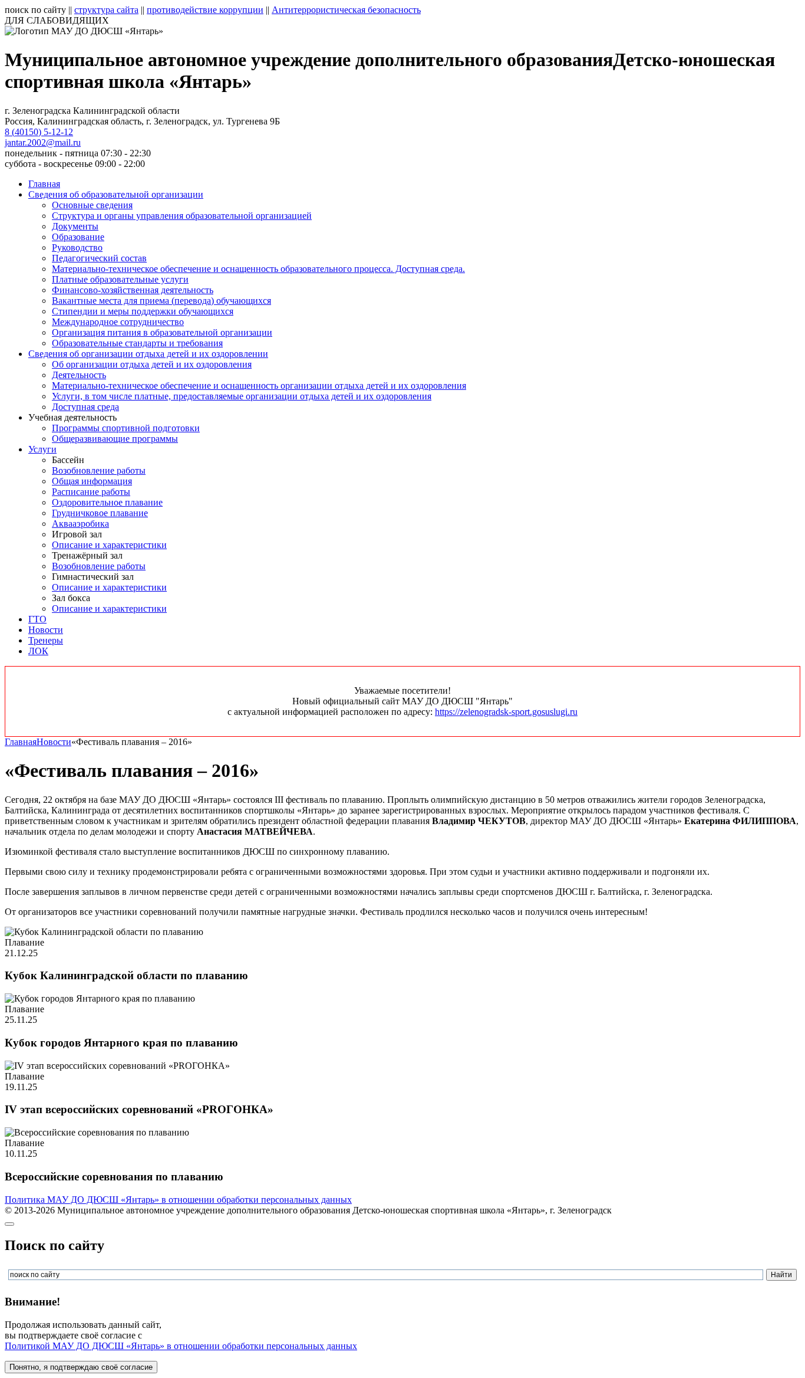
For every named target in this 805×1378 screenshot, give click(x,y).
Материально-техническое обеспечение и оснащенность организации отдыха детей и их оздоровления (259, 385)
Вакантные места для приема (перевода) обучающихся (161, 301)
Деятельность (79, 375)
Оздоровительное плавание (107, 502)
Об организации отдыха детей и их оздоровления (152, 364)
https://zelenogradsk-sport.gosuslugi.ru (506, 712)
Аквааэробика (80, 524)
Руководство (77, 247)
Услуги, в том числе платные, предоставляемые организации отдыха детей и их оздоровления (241, 396)
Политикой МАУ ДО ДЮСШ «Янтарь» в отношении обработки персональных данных (181, 1346)
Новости (45, 630)
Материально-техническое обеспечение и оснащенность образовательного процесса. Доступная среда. (258, 269)
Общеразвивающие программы (115, 439)
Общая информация (92, 481)
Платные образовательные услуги (120, 279)
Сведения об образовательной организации (115, 194)
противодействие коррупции (205, 10)
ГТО (37, 619)
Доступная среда (85, 407)
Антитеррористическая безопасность (346, 10)
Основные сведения (92, 205)
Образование (78, 237)
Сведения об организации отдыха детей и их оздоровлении (148, 354)
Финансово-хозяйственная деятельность (132, 290)
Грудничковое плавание (100, 513)
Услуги (42, 449)
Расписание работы (91, 492)
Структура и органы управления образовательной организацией (182, 216)
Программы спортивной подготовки (126, 428)
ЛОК (38, 651)
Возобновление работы (99, 470)
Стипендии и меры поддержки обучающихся (142, 311)
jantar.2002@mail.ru (43, 142)
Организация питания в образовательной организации (162, 332)
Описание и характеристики (109, 545)
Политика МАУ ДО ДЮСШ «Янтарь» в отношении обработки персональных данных (178, 1200)
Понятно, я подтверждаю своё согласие (81, 1367)
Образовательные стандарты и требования (137, 343)
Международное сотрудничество (118, 322)
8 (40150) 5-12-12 (39, 132)
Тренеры (45, 640)
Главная (44, 184)
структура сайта (106, 10)
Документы (75, 226)
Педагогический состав (99, 258)
